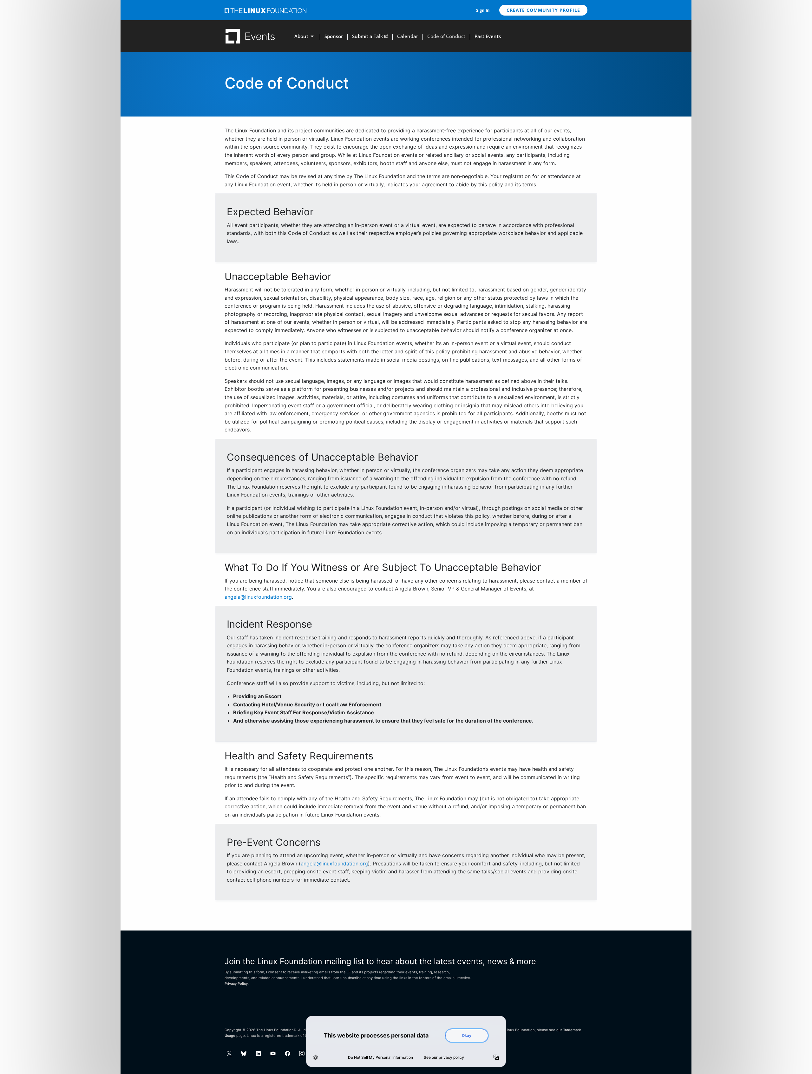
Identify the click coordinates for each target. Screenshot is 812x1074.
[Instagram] (301, 1053)
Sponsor (333, 36)
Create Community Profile (543, 10)
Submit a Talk (367, 36)
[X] (229, 1053)
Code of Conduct (446, 36)
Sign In (483, 10)
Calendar (407, 36)
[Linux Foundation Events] (250, 36)
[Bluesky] (243, 1053)
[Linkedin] (258, 1053)
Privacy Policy (236, 983)
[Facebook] (287, 1053)
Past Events (488, 36)
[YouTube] (273, 1053)
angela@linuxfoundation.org (258, 597)
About (301, 36)
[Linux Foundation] (265, 10)
